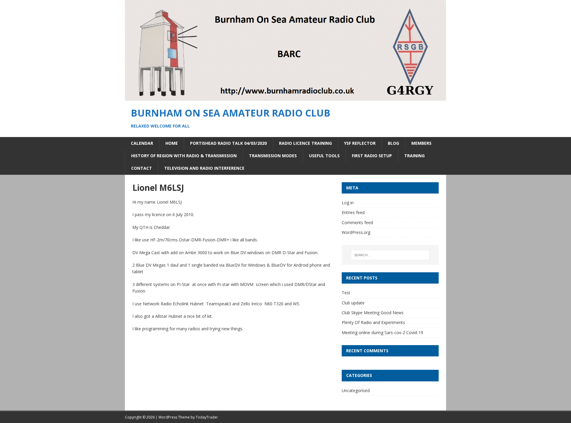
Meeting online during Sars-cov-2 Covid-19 (382, 332)
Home (171, 143)
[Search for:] (390, 255)
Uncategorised (356, 390)
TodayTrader (207, 417)
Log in (348, 202)
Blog (393, 143)
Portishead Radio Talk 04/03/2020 (228, 143)
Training (414, 155)
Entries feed (353, 212)
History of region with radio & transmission (184, 155)
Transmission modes (273, 155)
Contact (141, 168)
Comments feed (357, 222)
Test (346, 292)
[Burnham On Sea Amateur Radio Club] (285, 97)
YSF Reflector (360, 143)
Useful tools (324, 155)
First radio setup (372, 155)
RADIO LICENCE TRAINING (305, 143)
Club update (353, 303)
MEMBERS (421, 143)
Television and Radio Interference (204, 168)
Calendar (142, 143)
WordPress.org (356, 232)
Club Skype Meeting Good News (373, 312)
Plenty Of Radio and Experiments (373, 322)
